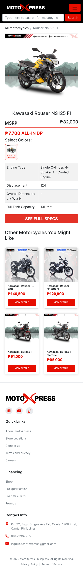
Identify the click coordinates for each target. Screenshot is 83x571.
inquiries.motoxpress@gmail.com (33, 544)
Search (73, 18)
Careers (10, 460)
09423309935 (21, 536)
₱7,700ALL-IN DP (24, 133)
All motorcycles (17, 28)
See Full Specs (41, 218)
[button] (10, 70)
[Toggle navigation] (75, 8)
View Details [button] (22, 302)
